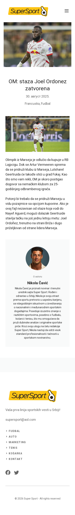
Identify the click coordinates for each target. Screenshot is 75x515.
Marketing (17, 442)
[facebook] (7, 472)
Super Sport (31, 498)
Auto (13, 436)
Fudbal (45, 103)
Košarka (15, 453)
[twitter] (16, 472)
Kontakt (16, 459)
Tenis (13, 447)
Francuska (32, 103)
